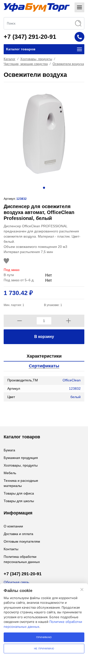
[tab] (44, 356)
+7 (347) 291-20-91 (30, 36)
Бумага (9, 450)
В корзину (44, 337)
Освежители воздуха (68, 64)
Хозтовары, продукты (36, 59)
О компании (13, 526)
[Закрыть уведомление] (82, 589)
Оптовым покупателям (22, 541)
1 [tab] (44, 187)
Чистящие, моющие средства (26, 64)
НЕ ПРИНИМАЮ (44, 648)
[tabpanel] (44, 134)
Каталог (9, 59)
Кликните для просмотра (24, 411)
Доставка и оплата (18, 534)
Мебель (10, 473)
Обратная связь (16, 582)
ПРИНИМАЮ (44, 637)
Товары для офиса (19, 493)
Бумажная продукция (21, 458)
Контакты (11, 549)
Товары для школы (19, 501)
